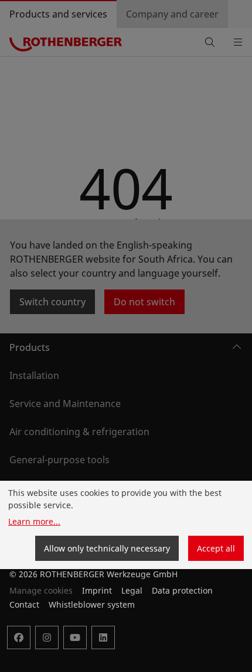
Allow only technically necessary (107, 548)
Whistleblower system (92, 604)
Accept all (216, 548)
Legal (131, 590)
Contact (24, 604)
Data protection (182, 590)
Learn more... (34, 521)
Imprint (97, 590)
